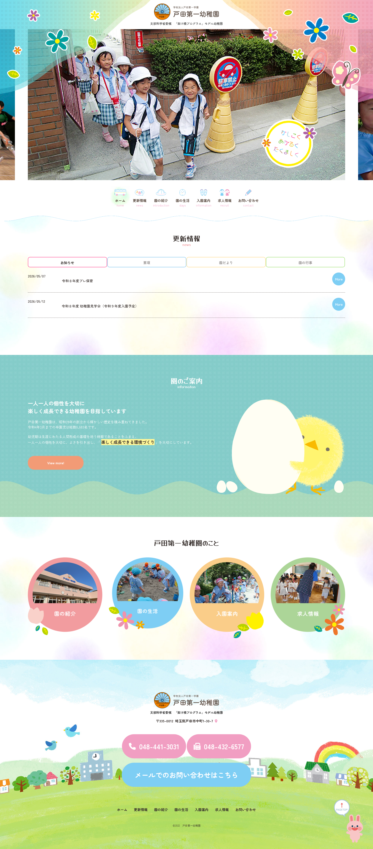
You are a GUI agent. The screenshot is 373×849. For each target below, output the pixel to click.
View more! (55, 462)
